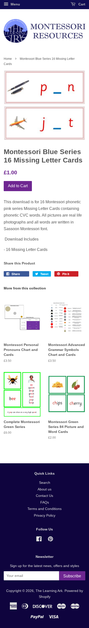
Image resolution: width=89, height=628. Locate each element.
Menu (15, 4)
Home (8, 59)
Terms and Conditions (44, 509)
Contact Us (44, 496)
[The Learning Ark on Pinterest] (50, 540)
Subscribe (72, 576)
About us (44, 489)
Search (44, 483)
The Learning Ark (49, 591)
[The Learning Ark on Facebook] (39, 540)
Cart (81, 4)
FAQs (44, 502)
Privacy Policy (44, 515)
